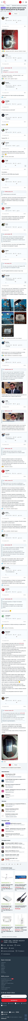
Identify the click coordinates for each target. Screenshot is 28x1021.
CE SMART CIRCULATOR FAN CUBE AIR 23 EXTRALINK (6, 928)
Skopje (6, 166)
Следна (15, 13)
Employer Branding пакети (6, 980)
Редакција (3, 984)
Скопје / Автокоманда (6, 637)
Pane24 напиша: (7, 598)
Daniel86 (7, 275)
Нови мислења (5, 771)
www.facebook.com (10, 86)
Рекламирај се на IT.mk (7, 978)
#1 (25, 26)
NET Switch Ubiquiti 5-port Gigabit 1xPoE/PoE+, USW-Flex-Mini (6, 907)
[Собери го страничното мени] (2, 2)
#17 (25, 444)
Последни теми (5, 820)
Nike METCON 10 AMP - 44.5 (11, 858)
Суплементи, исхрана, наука (11, 814)
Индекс (2, 969)
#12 (25, 259)
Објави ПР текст (4, 981)
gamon (3, 11)
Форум (2, 963)
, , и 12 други (13, 355)
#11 (25, 230)
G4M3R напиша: (7, 410)
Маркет (2, 965)
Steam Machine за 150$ (10, 774)
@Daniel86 (21, 643)
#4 (25, 107)
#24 (25, 640)
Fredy (6, 160)
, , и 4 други (10, 78)
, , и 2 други (9, 563)
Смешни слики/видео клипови (12, 808)
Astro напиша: (7, 263)
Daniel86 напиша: (7, 369)
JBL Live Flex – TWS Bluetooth (13, 847)
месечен (5, 1005)
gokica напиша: (7, 544)
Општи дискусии (9, 806)
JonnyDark (7, 207)
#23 (25, 621)
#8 (25, 169)
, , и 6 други (10, 508)
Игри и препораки (9, 787)
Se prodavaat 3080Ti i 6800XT (13, 843)
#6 (25, 135)
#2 (25, 63)
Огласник (3, 966)
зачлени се (14, 1000)
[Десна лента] (26, 2)
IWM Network (3, 1018)
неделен (25, 1003)
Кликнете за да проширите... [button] (9, 421)
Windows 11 (7, 794)
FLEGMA (7, 101)
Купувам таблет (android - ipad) (12, 854)
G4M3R (7, 359)
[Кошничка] (23, 2)
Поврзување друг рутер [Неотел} (12, 833)
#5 (25, 121)
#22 (25, 594)
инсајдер (5, 1003)
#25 (25, 706)
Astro (6, 224)
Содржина (3, 962)
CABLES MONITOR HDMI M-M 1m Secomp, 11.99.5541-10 (20, 906)
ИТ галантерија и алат (14, 848)
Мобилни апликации (10, 781)
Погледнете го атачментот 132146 (10, 72)
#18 (25, 476)
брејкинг (12, 1003)
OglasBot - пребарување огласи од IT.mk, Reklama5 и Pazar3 (16, 789)
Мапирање (3, 972)
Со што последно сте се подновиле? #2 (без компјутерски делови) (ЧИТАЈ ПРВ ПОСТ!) (16, 803)
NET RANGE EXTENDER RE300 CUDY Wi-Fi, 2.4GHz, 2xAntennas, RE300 (21, 928)
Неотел (7, 836)
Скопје (6, 89)
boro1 (6, 129)
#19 (25, 518)
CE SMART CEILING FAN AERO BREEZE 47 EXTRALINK (7, 885)
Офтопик (4, 801)
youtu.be (8, 118)
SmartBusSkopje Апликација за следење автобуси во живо (16, 779)
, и (9, 156)
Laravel (7, 826)
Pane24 (7, 82)
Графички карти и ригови (13, 844)
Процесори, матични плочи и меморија (13, 776)
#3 (25, 92)
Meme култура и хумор (10, 811)
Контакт (2, 986)
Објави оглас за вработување (7, 983)
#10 (25, 213)
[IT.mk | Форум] (4, 2)
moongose (7, 615)
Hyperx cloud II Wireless (12, 850)
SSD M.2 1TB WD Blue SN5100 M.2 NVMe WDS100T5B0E (20, 885)
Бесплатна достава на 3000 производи (8, 869)
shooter (7, 142)
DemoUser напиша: (8, 710)
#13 (25, 285)
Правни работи (4, 989)
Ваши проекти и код (10, 792)
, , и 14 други (16, 51)
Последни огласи (6, 840)
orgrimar (6, 23)
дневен (18, 1003)
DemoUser (7, 631)
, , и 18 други (13, 338)
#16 (25, 406)
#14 (25, 349)
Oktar (6, 54)
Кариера (3, 968)
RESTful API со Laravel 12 (13, 823)
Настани (3, 971)
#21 (25, 577)
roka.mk (8, 346)
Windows (7, 797)
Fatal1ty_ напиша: (7, 480)
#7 (25, 148)
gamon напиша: (7, 67)
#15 (25, 365)
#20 (25, 540)
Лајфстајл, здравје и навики (11, 816)
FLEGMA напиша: (7, 191)
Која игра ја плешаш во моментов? (12, 784)
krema (6, 114)
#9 (25, 187)
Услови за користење (5, 987)
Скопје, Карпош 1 (6, 282)
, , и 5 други (10, 531)
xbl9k (6, 400)
